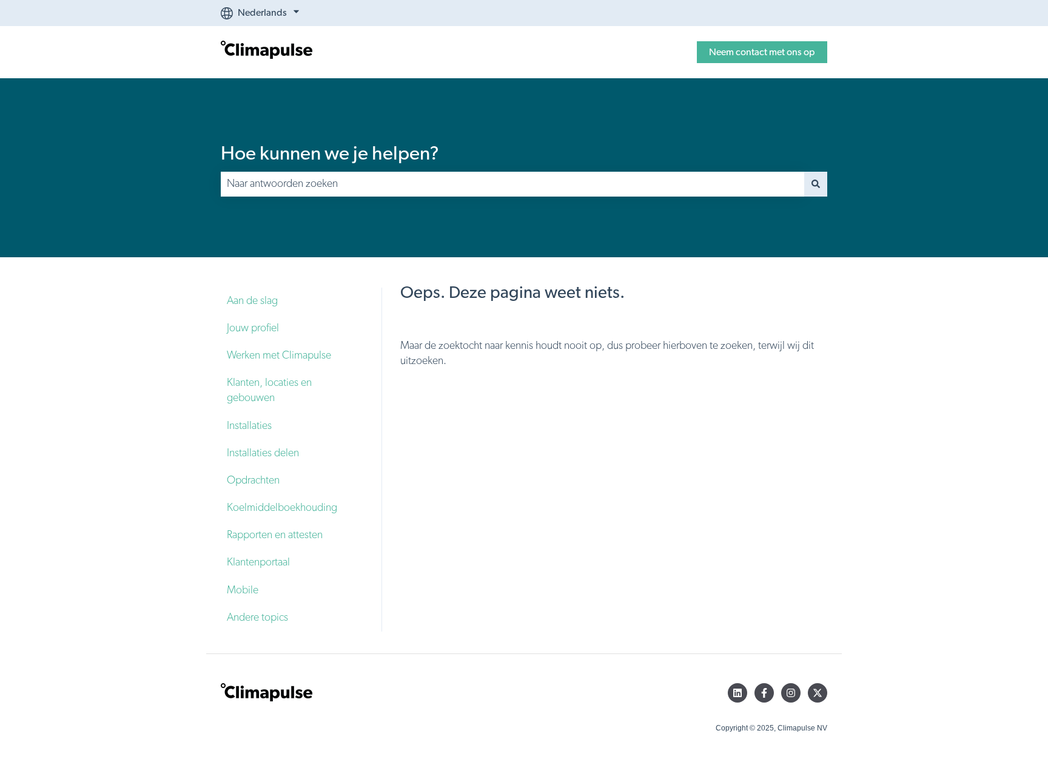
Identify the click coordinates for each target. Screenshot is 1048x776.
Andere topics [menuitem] (257, 617)
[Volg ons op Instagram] (791, 693)
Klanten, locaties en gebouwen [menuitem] (269, 390)
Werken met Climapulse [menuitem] (279, 355)
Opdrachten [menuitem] (253, 480)
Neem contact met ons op (762, 52)
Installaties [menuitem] (249, 425)
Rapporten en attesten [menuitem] (275, 535)
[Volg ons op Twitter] (817, 693)
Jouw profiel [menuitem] (253, 328)
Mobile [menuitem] (242, 590)
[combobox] (512, 184)
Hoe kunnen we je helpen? (330, 153)
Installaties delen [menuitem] (263, 453)
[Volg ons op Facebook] (764, 693)
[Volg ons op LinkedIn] (737, 693)
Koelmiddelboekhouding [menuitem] (282, 507)
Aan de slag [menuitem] (252, 300)
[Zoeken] (815, 184)
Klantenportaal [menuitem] (258, 562)
